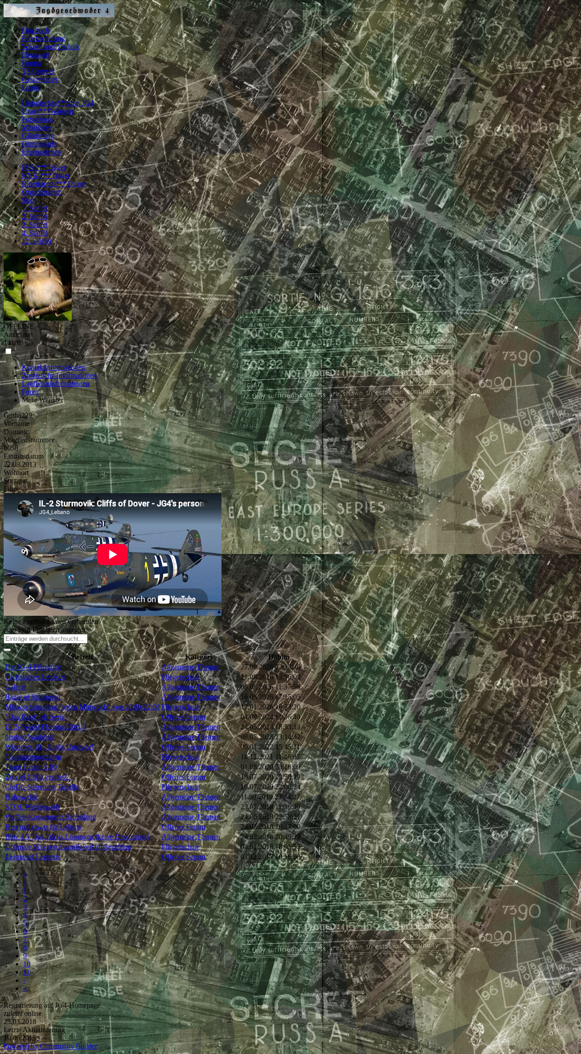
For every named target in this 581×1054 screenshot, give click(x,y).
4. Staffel (35, 233)
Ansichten (18, 334)
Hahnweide (21, 797)
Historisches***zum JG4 (58, 103)
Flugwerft (36, 55)
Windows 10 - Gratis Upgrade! (49, 747)
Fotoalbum (37, 119)
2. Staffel (35, 216)
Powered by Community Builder (50, 1046)
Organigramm (42, 192)
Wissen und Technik (51, 46)
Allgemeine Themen (191, 667)
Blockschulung (43, 38)
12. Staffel (36, 241)
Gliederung (38, 135)
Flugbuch (35, 30)
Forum (31, 63)
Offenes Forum (183, 717)
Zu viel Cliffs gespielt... (38, 777)
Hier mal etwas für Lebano (43, 827)
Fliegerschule (181, 677)
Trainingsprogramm (33, 757)
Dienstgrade (39, 144)
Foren (30, 392)
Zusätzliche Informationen (59, 375)
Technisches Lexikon (35, 677)
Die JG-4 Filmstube (33, 667)
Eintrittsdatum (24, 456)
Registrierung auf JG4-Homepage (52, 1005)
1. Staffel (35, 208)
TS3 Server (38, 71)
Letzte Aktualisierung (34, 1030)
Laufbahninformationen (55, 383)
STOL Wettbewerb (32, 807)
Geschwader (40, 79)
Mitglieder (36, 127)
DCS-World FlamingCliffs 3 (45, 727)
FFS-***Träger (44, 167)
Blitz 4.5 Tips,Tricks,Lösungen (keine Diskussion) (77, 837)
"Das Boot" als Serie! (36, 717)
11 (26, 972)
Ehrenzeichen (41, 152)
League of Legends (32, 857)
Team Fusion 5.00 (31, 767)
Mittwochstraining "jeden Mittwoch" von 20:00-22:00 (82, 707)
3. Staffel (35, 224)
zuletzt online (23, 1013)
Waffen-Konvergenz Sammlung (50, 817)
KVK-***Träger (46, 175)
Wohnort (16, 472)
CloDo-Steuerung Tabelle (42, 787)
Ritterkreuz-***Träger (53, 184)
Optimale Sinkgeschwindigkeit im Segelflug (68, 847)
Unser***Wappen (48, 111)
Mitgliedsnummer (29, 440)
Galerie (15, 687)
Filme (12, 489)
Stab (28, 200)
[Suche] (7, 649)
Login (30, 87)
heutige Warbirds (29, 737)
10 (26, 964)
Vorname (17, 423)
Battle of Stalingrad (32, 697)
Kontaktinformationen (53, 367)
